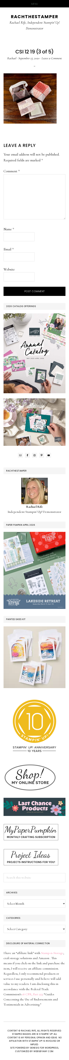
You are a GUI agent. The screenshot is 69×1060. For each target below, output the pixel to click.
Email (9, 249)
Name (9, 229)
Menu (34, 4)
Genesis (34, 1047)
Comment (12, 171)
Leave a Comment (52, 58)
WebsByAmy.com (43, 1051)
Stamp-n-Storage (52, 953)
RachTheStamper (34, 17)
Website (9, 269)
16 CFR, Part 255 (32, 994)
